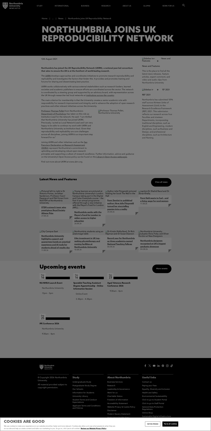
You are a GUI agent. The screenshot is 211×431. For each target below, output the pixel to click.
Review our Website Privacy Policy (93, 428)
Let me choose (152, 424)
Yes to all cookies (170, 424)
